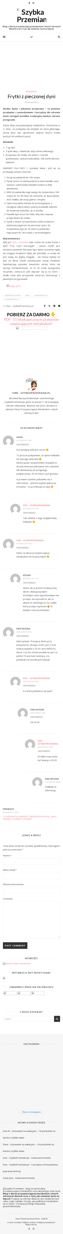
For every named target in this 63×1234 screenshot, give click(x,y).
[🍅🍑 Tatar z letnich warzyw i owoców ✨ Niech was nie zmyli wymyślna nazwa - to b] (51, 1078)
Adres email (10, 869)
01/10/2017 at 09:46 (24, 543)
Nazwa (7, 855)
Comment (8, 898)
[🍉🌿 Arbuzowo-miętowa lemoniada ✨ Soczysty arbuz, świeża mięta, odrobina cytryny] (12, 1097)
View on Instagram (31, 1112)
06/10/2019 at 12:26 (10, 812)
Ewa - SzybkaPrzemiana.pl (19, 306)
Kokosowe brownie (41, 1157)
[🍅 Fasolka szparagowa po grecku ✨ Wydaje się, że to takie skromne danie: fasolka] (51, 1097)
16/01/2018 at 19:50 (45, 747)
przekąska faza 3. (12, 299)
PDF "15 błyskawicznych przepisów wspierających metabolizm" (31, 321)
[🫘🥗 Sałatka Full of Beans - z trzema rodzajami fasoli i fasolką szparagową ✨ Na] (12, 1058)
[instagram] (33, 3)
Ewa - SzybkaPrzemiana (36, 505)
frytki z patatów (20, 242)
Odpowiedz (22, 444)
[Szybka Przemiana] (31, 15)
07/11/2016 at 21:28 (30, 508)
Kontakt (17, 1222)
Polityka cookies (29, 1222)
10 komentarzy (31, 102)
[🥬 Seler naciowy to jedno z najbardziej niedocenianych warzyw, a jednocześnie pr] (31, 1078)
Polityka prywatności (46, 1222)
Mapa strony (31, 1224)
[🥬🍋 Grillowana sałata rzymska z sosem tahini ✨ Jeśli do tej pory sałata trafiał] (12, 1078)
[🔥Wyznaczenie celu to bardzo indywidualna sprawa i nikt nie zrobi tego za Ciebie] (31, 1058)
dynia (27, 295)
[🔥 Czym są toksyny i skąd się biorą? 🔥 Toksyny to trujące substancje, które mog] (31, 1097)
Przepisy (31, 91)
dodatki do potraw (13, 295)
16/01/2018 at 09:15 (24, 632)
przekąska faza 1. (41, 295)
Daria (5, 1144)
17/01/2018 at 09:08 (52, 782)
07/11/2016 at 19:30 (24, 440)
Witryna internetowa (13, 884)
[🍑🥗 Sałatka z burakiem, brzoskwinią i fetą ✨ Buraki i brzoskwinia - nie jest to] (51, 1058)
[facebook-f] (29, 3)
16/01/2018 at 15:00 (37, 713)
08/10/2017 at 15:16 (30, 578)
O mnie (10, 1222)
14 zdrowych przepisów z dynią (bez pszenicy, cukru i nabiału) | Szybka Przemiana (30, 817)
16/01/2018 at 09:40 (30, 681)
